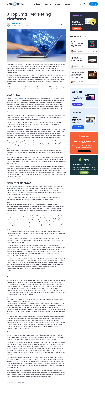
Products (47, 4)
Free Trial (84, 172)
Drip (8, 280)
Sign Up (93, 4)
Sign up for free (78, 127)
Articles (37, 4)
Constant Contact (12, 186)
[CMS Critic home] (15, 4)
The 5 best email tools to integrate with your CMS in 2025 (77, 44)
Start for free (77, 104)
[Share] (62, 25)
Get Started (77, 28)
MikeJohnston (16, 23)
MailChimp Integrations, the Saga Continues (76, 58)
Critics (57, 4)
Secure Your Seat (84, 151)
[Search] (80, 4)
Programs (67, 4)
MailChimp (21, 99)
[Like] (65, 25)
